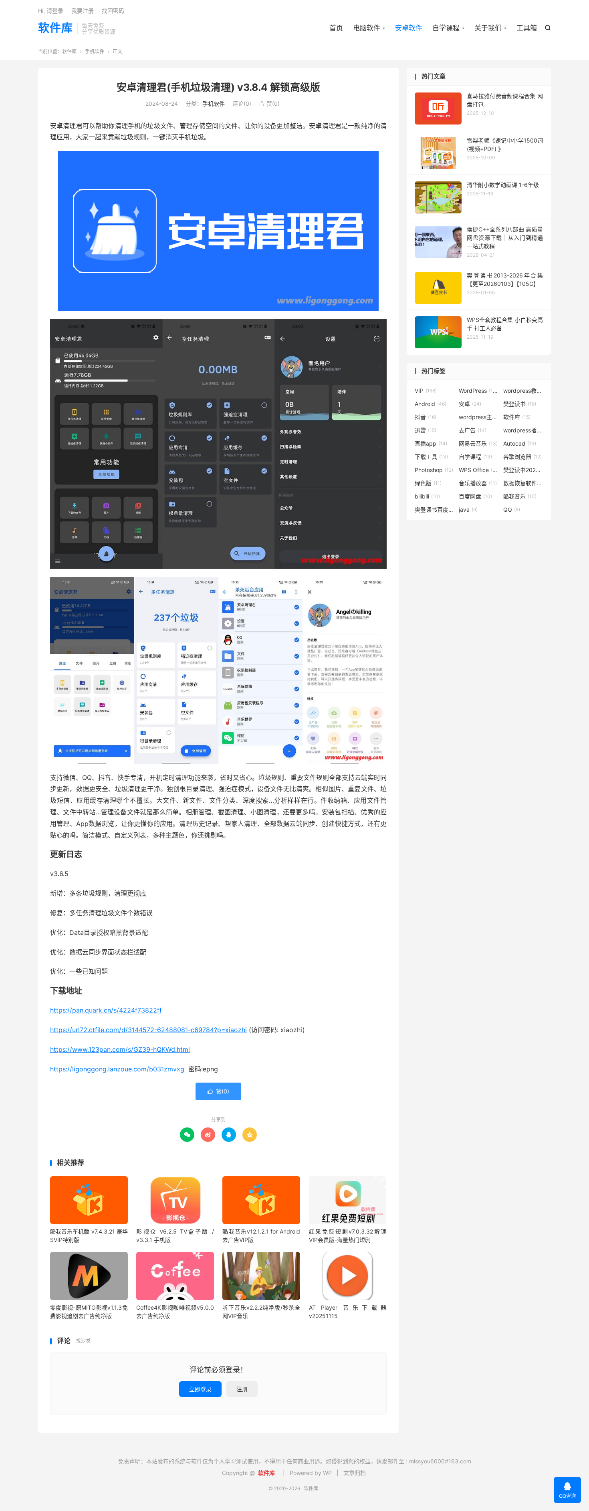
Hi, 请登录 (50, 10)
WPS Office (479, 469)
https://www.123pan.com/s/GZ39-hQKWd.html (120, 1049)
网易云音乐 (478, 443)
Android (430, 403)
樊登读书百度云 (435, 509)
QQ (511, 509)
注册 (242, 1389)
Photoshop (434, 469)
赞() (269, 103)
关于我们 (488, 28)
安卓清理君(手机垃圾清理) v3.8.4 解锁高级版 (218, 87)
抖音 (425, 417)
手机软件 (94, 51)
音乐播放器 (478, 483)
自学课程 (446, 28)
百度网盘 (475, 496)
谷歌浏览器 (522, 456)
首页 (336, 28)
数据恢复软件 (523, 483)
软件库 (55, 28)
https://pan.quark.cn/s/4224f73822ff (106, 1010)
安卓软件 (408, 28)
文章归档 (354, 1472)
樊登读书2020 (523, 469)
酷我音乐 (520, 496)
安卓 (470, 403)
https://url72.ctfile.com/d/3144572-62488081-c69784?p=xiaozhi (148, 1030)
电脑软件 (366, 28)
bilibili (427, 496)
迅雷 (425, 430)
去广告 (472, 430)
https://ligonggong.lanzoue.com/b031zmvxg (117, 1069)
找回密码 (113, 10)
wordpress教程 (523, 390)
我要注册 (82, 10)
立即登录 (200, 1389)
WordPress (479, 390)
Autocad (519, 443)
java (468, 509)
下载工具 (431, 456)
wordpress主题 (479, 417)
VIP (426, 390)
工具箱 (526, 28)
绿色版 (428, 483)
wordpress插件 (523, 430)
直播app (431, 443)
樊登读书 (519, 403)
